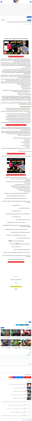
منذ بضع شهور (29, 336)
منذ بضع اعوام (24, 383)
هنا (5, 108)
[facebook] (20, 377)
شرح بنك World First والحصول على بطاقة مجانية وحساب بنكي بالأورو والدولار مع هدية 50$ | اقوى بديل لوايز (14, 401)
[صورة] (29, 384)
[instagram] (12, 377)
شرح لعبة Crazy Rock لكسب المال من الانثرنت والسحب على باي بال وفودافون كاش (16, 408)
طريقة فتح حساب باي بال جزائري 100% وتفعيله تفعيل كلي (19, 387)
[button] (27, 325)
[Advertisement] (16, 9)
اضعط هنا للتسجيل (16, 276)
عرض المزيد (2, 327)
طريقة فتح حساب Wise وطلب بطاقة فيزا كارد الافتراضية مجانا (19, 398)
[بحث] (1, 1)
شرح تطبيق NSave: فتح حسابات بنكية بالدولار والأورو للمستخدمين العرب (26, 338)
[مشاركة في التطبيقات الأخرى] (14, 325)
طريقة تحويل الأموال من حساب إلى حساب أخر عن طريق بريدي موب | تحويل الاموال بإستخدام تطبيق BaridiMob (14, 415)
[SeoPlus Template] (30, 419)
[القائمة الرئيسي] (30, 1)
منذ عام (9, 346)
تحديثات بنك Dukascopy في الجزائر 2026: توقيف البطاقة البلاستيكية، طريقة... (26, 348)
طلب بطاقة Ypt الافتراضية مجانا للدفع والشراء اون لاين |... (16, 338)
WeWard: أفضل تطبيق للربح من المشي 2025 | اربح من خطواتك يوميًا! (18, 394)
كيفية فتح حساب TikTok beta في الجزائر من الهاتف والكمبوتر (19, 391)
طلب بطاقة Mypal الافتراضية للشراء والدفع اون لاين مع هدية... (16, 348)
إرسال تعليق (28, 355)
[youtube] (27, 377)
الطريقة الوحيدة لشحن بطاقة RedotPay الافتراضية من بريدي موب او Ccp (18, 412)
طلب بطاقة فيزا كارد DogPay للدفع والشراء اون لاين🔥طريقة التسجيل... (6, 338)
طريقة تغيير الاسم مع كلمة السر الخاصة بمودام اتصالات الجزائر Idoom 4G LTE (17, 384)
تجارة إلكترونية (29, 20)
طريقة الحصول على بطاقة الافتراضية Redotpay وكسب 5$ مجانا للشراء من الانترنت (17, 405)
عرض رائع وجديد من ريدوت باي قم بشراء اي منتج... (6, 348)
